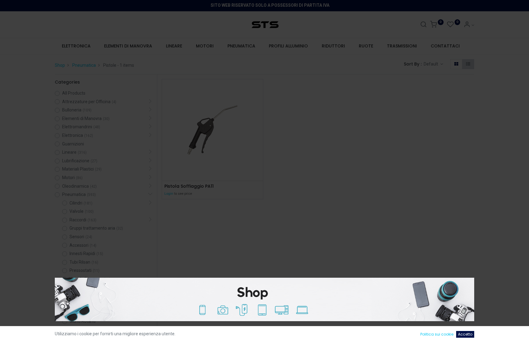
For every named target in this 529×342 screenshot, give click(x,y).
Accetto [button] (465, 334)
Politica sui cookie (436, 334)
